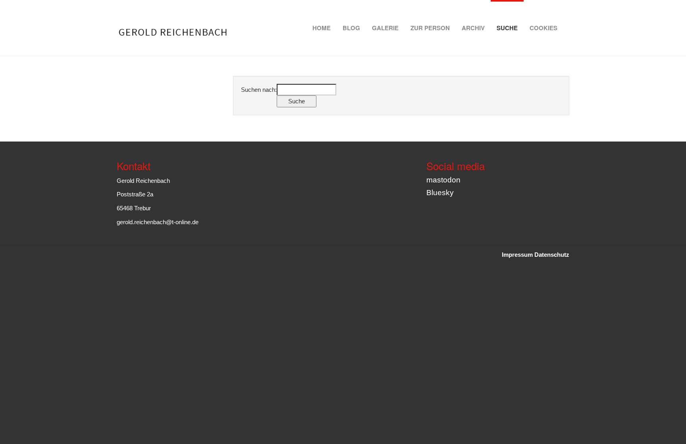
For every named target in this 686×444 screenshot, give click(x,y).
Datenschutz (551, 254)
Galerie (385, 27)
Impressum (517, 254)
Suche (507, 27)
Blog (351, 27)
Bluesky (440, 192)
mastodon (443, 180)
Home (321, 27)
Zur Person (430, 27)
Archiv (473, 27)
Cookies (543, 27)
